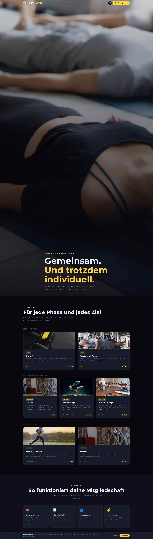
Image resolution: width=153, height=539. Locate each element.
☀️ (110, 3)
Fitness (59, 3)
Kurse (76, 3)
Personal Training (68, 3)
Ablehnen (114, 536)
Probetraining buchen (121, 3)
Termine (91, 3)
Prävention (84, 3)
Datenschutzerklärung (28, 536)
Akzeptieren (124, 536)
